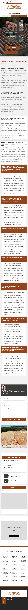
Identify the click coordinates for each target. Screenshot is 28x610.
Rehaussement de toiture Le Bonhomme (15, 568)
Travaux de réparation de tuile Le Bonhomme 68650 (23, 568)
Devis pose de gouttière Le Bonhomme (23, 562)
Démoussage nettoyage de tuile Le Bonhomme (5, 574)
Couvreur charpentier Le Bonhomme (15, 563)
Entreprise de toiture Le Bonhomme (5, 568)
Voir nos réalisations (12, 47)
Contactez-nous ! (11, 52)
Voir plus (14, 536)
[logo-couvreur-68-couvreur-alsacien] (14, 7)
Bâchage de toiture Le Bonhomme (5, 558)
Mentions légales (21, 607)
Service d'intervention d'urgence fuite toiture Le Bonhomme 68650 (24, 577)
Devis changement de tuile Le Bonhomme (14, 574)
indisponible (5, 1)
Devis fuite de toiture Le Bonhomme (5, 563)
